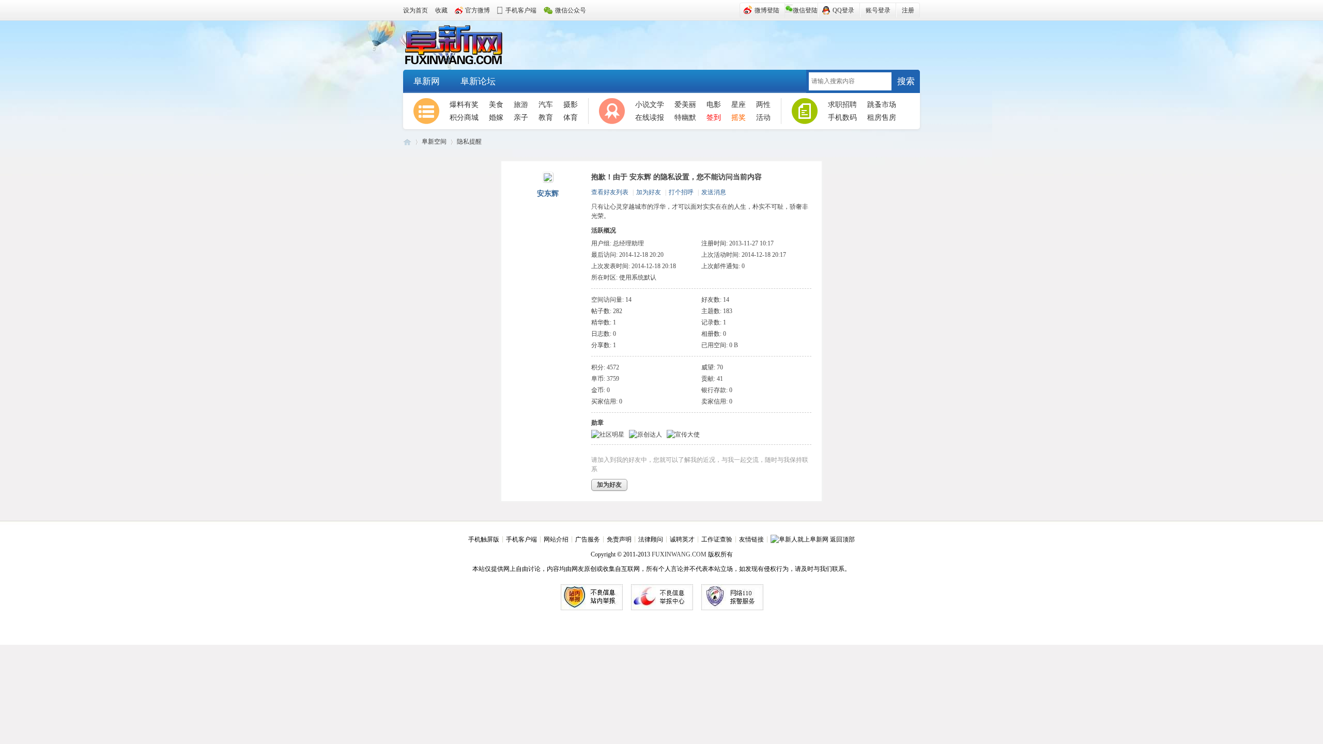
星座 (738, 105)
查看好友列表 (609, 192)
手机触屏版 (483, 539)
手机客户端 (521, 539)
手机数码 (842, 117)
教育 (546, 117)
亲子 (521, 117)
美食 (496, 105)
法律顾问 (650, 539)
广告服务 (587, 539)
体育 (570, 117)
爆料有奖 (464, 105)
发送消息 (713, 192)
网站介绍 (556, 539)
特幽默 (685, 117)
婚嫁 (496, 117)
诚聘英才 (682, 539)
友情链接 (751, 539)
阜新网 (460, 45)
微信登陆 (805, 10)
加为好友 (648, 192)
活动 (763, 117)
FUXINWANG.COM (679, 554)
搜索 (906, 81)
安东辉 (548, 193)
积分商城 (464, 117)
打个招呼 (681, 192)
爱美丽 (685, 105)
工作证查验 (716, 539)
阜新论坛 (478, 81)
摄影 (570, 105)
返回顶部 (842, 539)
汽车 (546, 105)
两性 (763, 105)
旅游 (521, 105)
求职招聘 (842, 105)
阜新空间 (434, 141)
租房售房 (881, 117)
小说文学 (649, 105)
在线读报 (649, 117)
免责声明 (619, 539)
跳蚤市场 (881, 105)
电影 (713, 105)
